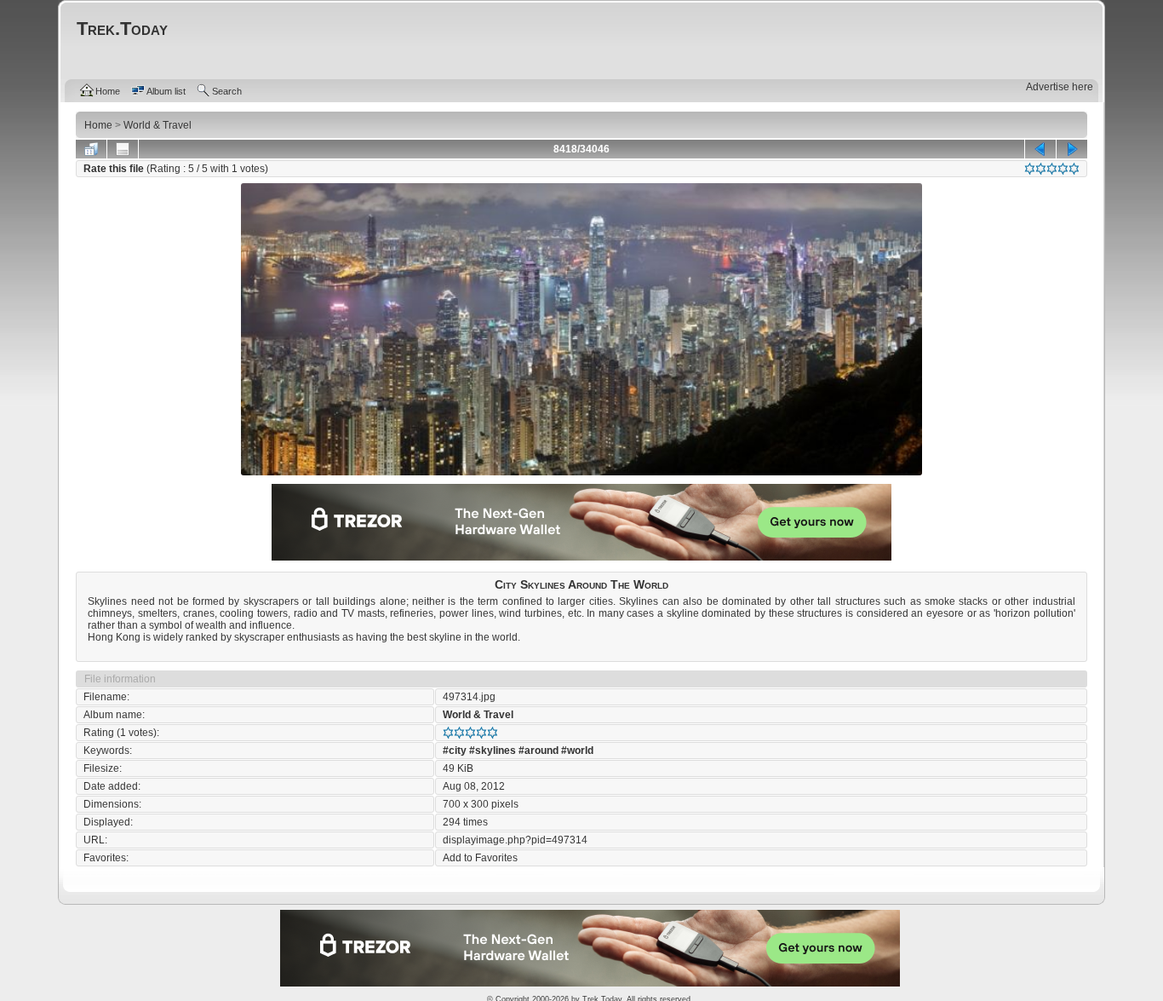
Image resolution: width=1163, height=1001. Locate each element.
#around (538, 751)
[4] (1062, 169)
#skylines (492, 751)
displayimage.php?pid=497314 (515, 840)
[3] (1051, 169)
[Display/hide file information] (122, 149)
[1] (1029, 169)
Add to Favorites (480, 858)
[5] (1074, 169)
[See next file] (1072, 149)
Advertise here (1059, 87)
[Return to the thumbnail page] (91, 149)
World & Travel (478, 715)
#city (455, 751)
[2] (1040, 169)
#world (577, 751)
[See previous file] (1040, 149)
